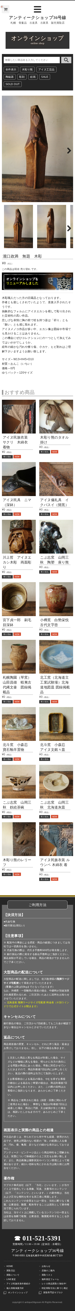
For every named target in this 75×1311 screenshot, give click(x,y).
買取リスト (47, 1275)
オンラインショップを (22, 281)
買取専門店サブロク (53, 1292)
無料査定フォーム (50, 1279)
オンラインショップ (18, 1292)
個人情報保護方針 (15, 1288)
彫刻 (22, 76)
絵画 (33, 76)
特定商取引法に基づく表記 (55, 1288)
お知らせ (46, 1266)
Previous (7, 149)
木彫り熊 (27, 69)
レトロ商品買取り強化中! (54, 1283)
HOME (9, 1266)
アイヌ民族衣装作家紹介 (18, 1283)
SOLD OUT (13, 84)
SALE (44, 76)
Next (67, 149)
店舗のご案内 (48, 1270)
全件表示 (11, 69)
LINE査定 (11, 1279)
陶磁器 (10, 76)
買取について (13, 1275)
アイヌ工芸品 (46, 69)
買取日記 (10, 1270)
